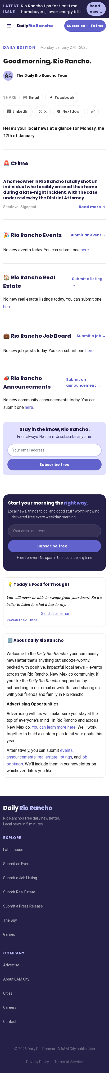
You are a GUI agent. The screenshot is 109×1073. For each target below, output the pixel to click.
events (66, 750)
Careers (9, 1007)
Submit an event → (88, 235)
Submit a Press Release (23, 906)
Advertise (11, 965)
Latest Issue (13, 850)
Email (34, 97)
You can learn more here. (54, 727)
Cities (7, 993)
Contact (9, 1021)
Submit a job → (91, 335)
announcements (21, 757)
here (85, 249)
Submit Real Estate (19, 892)
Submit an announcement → (83, 382)
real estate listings (55, 757)
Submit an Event (17, 864)
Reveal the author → (24, 620)
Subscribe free (54, 464)
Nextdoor (71, 111)
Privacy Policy (37, 1062)
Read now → (96, 8)
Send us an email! (55, 613)
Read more (90, 206)
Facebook (64, 97)
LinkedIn (21, 111)
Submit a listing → (87, 281)
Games (9, 934)
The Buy (10, 920)
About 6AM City (16, 979)
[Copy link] (93, 111)
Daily (35, 26)
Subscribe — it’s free (85, 25)
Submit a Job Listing (20, 878)
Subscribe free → (54, 546)
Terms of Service (68, 1062)
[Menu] (9, 26)
